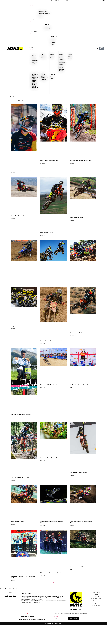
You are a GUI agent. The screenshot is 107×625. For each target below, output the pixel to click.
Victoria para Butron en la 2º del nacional (79, 280)
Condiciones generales (96, 598)
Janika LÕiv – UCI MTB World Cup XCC (20, 477)
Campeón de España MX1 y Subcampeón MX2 (51, 340)
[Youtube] (14, 596)
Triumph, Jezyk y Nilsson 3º (17, 326)
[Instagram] (10, 596)
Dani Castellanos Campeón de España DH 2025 (81, 160)
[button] (100, 1)
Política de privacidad (96, 603)
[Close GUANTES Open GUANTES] (32, 21)
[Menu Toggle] (29, 2)
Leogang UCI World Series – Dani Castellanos (51, 457)
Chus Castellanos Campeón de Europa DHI (21, 414)
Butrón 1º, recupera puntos (46, 232)
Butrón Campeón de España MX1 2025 (49, 160)
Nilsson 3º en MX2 (44, 280)
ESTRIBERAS (52, 74)
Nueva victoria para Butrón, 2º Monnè (78, 332)
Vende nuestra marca (76, 609)
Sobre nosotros (96, 592)
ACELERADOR (44, 52)
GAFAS (40, 9)
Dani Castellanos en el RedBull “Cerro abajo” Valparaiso (24, 170)
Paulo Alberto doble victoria (17, 280)
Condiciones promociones (96, 602)
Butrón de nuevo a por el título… (77, 566)
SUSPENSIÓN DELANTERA (34, 53)
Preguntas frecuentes (96, 600)
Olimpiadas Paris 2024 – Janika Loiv (48, 384)
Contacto (96, 594)
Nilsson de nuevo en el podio (77, 217)
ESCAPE (51, 52)
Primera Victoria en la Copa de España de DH (50, 572)
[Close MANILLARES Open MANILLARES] (32, 33)
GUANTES (47, 24)
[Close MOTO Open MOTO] (32, 49)
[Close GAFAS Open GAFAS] (32, 5)
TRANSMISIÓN (71, 52)
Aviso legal (96, 596)
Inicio (2, 96)
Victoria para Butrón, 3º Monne (18, 521)
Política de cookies (96, 605)
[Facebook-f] (6, 596)
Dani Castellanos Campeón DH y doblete (79, 384)
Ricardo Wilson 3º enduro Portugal (19, 215)
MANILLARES (54, 36)
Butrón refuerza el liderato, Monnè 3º (78, 472)
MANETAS (61, 52)
